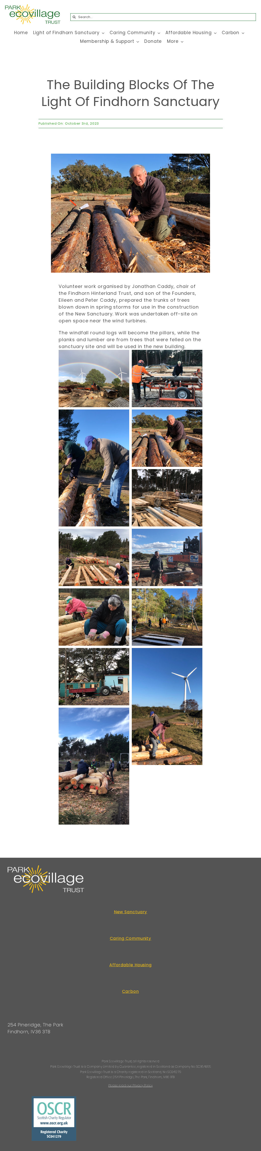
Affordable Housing (130, 965)
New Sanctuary (130, 912)
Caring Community (130, 938)
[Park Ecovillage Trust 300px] (32, 6)
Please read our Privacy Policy (130, 1085)
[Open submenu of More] (181, 41)
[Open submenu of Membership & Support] (136, 41)
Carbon (130, 991)
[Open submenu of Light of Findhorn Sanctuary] (102, 33)
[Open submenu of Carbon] (241, 33)
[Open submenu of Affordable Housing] (214, 33)
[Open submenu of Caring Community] (158, 33)
